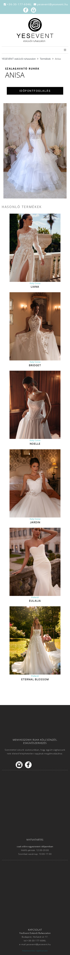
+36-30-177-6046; (20, 4)
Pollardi (35, 597)
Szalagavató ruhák (22, 68)
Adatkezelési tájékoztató (35, 950)
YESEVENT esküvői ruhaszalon (19, 58)
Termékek (45, 58)
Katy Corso (35, 283)
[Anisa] (35, 150)
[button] (35, 91)
